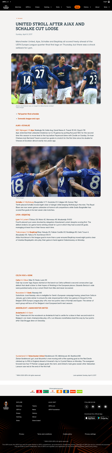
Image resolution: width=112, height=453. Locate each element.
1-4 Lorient (22, 219)
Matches (19, 406)
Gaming (18, 417)
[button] (48, 7)
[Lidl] (66, 391)
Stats (18, 420)
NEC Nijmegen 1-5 (25, 130)
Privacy (21, 434)
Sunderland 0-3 (30, 356)
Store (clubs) (36, 420)
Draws (18, 413)
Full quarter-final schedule (28, 114)
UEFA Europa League (6, 7)
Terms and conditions (44, 434)
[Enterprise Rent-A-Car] (46, 391)
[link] (18, 7)
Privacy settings (90, 434)
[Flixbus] (79, 391)
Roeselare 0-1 (23, 293)
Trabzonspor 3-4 (23, 232)
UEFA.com (51, 406)
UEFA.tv (18, 409)
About (34, 417)
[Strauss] (39, 391)
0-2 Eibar (24, 280)
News (34, 409)
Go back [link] (20, 18)
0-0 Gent (24, 313)
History (34, 413)
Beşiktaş (33, 232)
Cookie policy (67, 434)
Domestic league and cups (29, 119)
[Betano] (73, 391)
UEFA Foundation (54, 409)
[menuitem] (18, 7)
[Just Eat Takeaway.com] (59, 391)
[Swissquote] (52, 391)
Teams (34, 406)
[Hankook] (32, 391)
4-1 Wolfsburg (25, 202)
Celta (18, 280)
